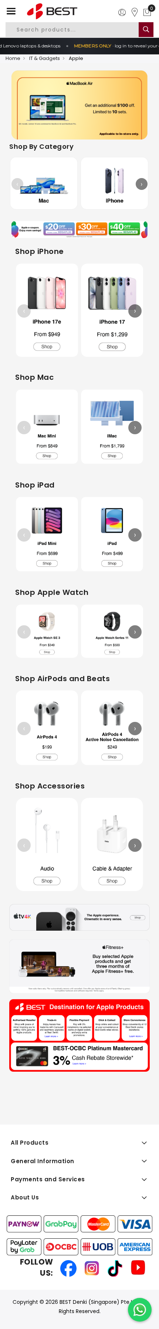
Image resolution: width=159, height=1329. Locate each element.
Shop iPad (35, 485)
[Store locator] (134, 12)
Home (13, 58)
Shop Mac (34, 377)
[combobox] (77, 29)
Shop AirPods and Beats (62, 678)
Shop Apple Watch (51, 592)
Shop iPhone (39, 251)
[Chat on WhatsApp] (140, 1310)
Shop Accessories (50, 786)
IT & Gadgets (44, 58)
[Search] (146, 29)
